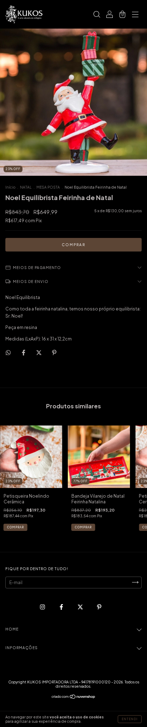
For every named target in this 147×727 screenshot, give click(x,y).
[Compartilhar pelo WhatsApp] (8, 352)
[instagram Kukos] (43, 606)
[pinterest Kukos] (99, 606)
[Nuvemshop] (73, 697)
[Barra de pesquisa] (96, 15)
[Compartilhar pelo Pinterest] (54, 352)
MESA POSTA (48, 187)
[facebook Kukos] (62, 606)
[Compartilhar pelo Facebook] (24, 352)
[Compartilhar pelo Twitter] (39, 352)
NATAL (26, 187)
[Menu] (135, 15)
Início (10, 187)
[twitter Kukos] (80, 606)
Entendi (130, 719)
